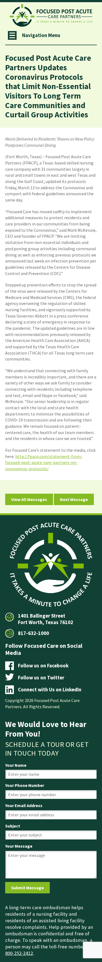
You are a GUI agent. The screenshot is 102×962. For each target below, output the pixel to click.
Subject (12, 826)
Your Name (15, 765)
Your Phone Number (24, 785)
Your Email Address (23, 805)
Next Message (74, 499)
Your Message (18, 846)
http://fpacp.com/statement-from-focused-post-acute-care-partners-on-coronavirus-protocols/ (43, 462)
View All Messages (29, 499)
